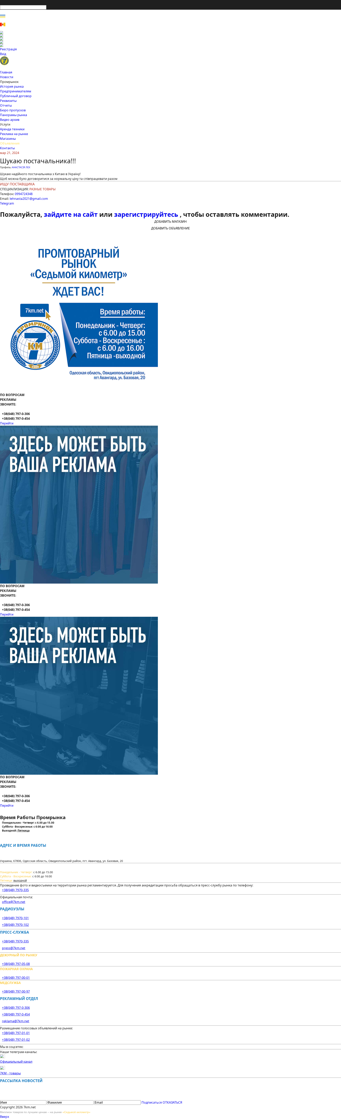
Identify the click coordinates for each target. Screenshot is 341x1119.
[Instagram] (170, 35)
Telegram (7, 203)
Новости (6, 77)
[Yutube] (170, 42)
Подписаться (151, 1102)
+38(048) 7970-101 (15, 918)
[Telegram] (170, 45)
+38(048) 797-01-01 (16, 1033)
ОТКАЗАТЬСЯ (172, 1102)
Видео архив (9, 119)
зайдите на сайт (71, 214)
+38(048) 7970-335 (15, 890)
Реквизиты (8, 101)
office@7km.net (13, 902)
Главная (6, 72)
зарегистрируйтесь (147, 214)
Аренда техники (12, 129)
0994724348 (24, 194)
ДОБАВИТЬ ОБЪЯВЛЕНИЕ (170, 228)
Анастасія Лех (21, 167)
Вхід (3, 54)
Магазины (8, 138)
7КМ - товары (10, 1073)
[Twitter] (170, 38)
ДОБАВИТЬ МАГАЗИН (170, 221)
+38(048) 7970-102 (15, 925)
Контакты (7, 148)
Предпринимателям (15, 91)
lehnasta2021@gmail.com (29, 198)
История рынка (12, 86)
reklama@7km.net (15, 1021)
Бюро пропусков (13, 110)
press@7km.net (13, 948)
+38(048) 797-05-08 (16, 964)
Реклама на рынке (14, 134)
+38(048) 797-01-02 (16, 1039)
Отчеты (6, 105)
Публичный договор (16, 96)
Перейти (6, 423)
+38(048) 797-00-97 (16, 991)
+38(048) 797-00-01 (16, 977)
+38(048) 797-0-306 (16, 1007)
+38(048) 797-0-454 (16, 1014)
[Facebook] (170, 32)
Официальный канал (16, 1061)
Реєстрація (8, 49)
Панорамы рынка (13, 115)
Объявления (10, 143)
